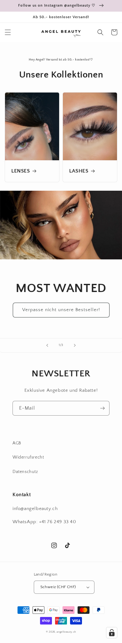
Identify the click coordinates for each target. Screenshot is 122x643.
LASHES (79, 171)
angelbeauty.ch (66, 631)
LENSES (20, 171)
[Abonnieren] (102, 408)
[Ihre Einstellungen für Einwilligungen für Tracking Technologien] (111, 632)
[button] (8, 32)
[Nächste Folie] (75, 345)
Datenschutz (25, 471)
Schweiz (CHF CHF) (58, 587)
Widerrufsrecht (28, 457)
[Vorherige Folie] (47, 345)
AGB (17, 443)
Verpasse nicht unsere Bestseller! (61, 309)
